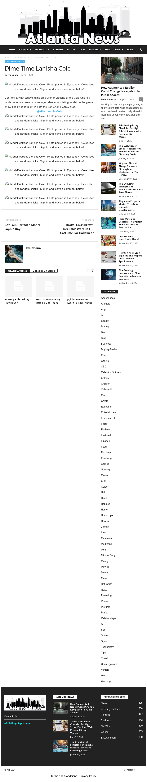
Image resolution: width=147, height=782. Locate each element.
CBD (103, 366)
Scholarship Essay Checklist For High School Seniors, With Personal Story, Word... (130, 131)
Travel (131, 49)
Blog (103, 338)
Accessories (108, 298)
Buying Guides (109, 349)
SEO (103, 624)
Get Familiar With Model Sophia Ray (22, 227)
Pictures (105, 606)
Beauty (105, 320)
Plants (104, 612)
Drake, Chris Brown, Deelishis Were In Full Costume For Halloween (77, 229)
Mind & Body (108, 555)
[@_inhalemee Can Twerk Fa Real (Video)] (80, 286)
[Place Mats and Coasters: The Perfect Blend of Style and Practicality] (108, 223)
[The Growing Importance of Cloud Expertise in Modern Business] (108, 274)
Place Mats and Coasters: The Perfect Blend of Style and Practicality (130, 223)
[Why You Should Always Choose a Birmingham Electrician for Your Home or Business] (108, 167)
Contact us (129, 769)
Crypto (104, 400)
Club (103, 395)
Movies (105, 566)
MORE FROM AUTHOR (44, 270)
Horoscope (107, 515)
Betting (71, 49)
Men (103, 549)
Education (95, 49)
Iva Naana (13, 74)
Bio (103, 332)
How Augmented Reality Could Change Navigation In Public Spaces (120, 91)
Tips (103, 652)
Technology (42, 49)
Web (103, 675)
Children (105, 383)
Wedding (106, 681)
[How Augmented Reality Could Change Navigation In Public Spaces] (122, 70)
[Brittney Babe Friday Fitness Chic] (18, 286)
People (105, 601)
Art (102, 315)
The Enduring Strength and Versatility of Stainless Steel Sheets (131, 188)
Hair (103, 492)
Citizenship (107, 389)
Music (104, 578)
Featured (106, 435)
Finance (105, 441)
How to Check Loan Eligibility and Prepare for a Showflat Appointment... (130, 257)
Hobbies (105, 503)
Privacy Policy (88, 775)
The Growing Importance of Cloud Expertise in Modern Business (130, 274)
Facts (104, 423)
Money (105, 561)
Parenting (106, 595)
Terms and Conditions (64, 775)
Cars (82, 49)
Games (105, 463)
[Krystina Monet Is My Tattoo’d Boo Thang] (49, 286)
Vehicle (105, 669)
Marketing (106, 543)
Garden (105, 475)
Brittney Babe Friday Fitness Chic (17, 301)
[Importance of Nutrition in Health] (108, 240)
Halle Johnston (108, 99)
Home (12, 49)
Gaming (105, 469)
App (103, 309)
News (104, 589)
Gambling (106, 458)
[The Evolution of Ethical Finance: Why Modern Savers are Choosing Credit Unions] (108, 150)
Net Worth (25, 49)
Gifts (103, 481)
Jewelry (105, 526)
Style (104, 641)
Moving (105, 572)
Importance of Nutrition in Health (129, 238)
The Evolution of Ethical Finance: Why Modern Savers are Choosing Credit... (130, 150)
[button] (140, 49)
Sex (103, 629)
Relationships (108, 618)
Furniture (106, 452)
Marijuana (106, 538)
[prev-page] (88, 271)
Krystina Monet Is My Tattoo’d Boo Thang (48, 301)
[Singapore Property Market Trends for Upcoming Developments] (108, 205)
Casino (105, 360)
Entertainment (109, 412)
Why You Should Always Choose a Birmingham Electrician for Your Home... (129, 169)
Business (58, 49)
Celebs (105, 378)
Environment (108, 418)
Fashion (105, 429)
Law (103, 532)
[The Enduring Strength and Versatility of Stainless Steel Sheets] (108, 188)
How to (105, 521)
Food (108, 49)
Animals (105, 303)
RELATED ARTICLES (17, 270)
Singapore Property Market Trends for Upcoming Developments (129, 205)
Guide (104, 486)
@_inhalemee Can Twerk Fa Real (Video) (79, 301)
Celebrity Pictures (22, 57)
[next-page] (92, 271)
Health (119, 49)
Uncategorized (109, 664)
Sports (104, 635)
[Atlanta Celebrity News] (73, 22)
